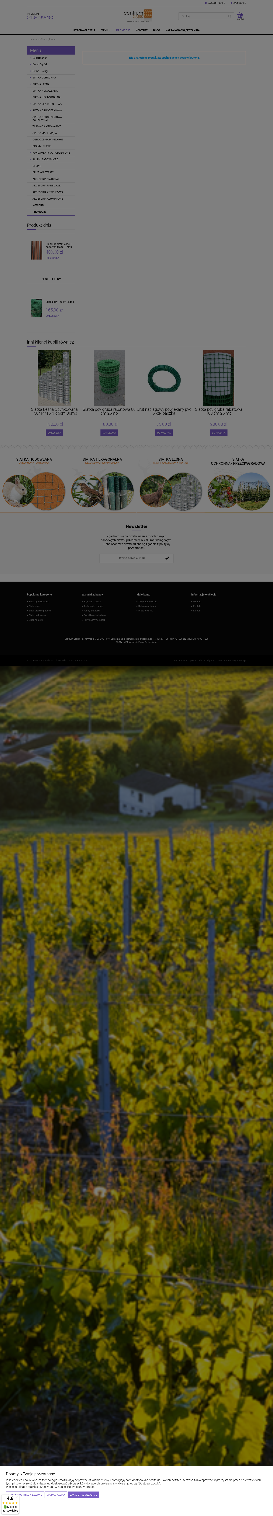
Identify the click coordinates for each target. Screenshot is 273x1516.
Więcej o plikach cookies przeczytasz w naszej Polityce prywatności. (50, 1487)
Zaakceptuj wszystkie (83, 1495)
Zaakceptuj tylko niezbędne (25, 1495)
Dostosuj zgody (56, 1495)
